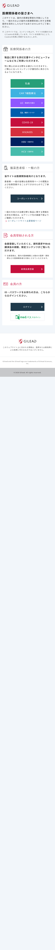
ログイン (27, 306)
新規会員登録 (27, 269)
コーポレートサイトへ (27, 198)
